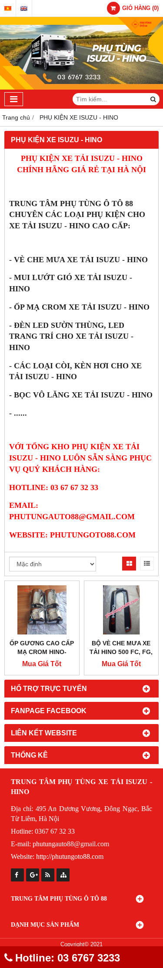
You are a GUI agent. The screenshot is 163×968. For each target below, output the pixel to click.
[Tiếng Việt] (7, 8)
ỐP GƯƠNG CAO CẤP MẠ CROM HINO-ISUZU (42, 652)
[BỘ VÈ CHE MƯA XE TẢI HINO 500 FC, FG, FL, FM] (121, 609)
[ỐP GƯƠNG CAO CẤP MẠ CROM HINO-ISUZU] (42, 609)
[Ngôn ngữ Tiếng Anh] (23, 8)
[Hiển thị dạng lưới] (129, 564)
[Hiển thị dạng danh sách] (147, 564)
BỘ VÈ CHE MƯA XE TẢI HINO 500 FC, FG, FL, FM (121, 652)
